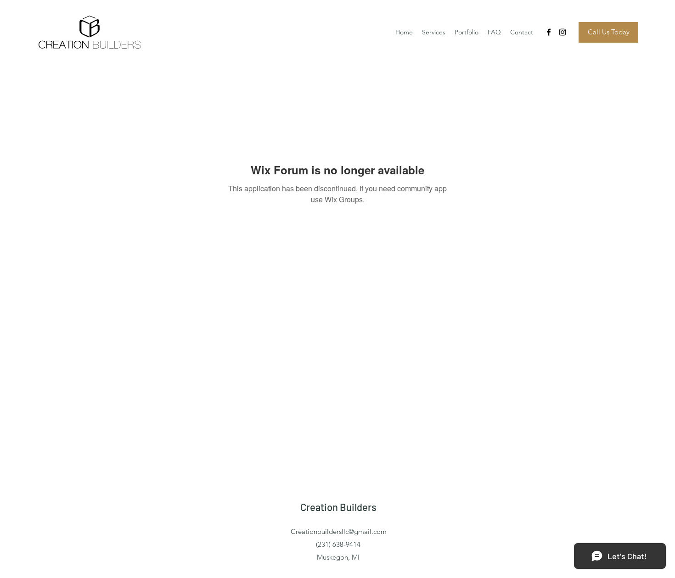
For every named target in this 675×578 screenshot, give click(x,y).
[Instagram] (562, 32)
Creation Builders (338, 507)
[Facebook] (548, 32)
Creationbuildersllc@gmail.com (339, 531)
